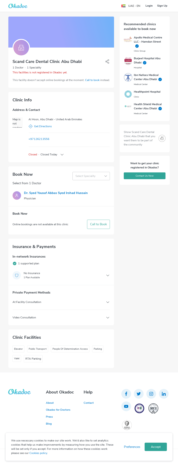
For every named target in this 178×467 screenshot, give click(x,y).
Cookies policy (38, 453)
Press (49, 417)
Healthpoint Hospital (147, 92)
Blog (49, 424)
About (50, 403)
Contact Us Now (145, 175)
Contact (89, 403)
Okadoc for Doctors (58, 410)
